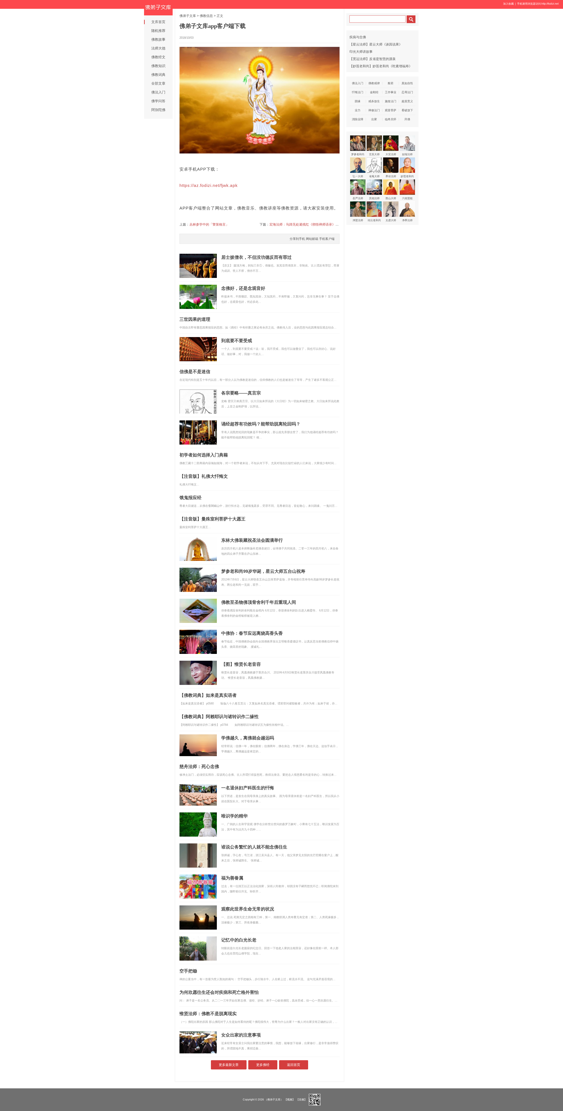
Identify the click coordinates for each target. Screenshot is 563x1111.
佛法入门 (158, 92)
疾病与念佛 (357, 37)
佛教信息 (206, 16)
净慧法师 (358, 220)
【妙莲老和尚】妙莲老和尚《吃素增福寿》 (380, 66)
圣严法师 (358, 198)
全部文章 (158, 83)
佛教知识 (158, 66)
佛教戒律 (374, 83)
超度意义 (407, 101)
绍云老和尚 (374, 220)
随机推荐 (158, 31)
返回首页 (293, 1065)
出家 (374, 119)
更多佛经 (262, 1065)
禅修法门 (374, 110)
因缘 (357, 101)
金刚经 (374, 92)
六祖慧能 (407, 198)
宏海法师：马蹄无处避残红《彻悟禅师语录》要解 (305, 224)
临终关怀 (390, 119)
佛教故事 (158, 39)
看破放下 (407, 110)
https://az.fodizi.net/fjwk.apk (208, 185)
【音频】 (301, 1099)
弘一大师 (358, 176)
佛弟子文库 (187, 16)
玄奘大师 (374, 154)
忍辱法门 (407, 92)
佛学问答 (158, 101)
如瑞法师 (407, 154)
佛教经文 (158, 57)
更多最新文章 (229, 1065)
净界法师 (407, 220)
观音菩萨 (390, 110)
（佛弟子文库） (274, 1099)
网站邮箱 (312, 239)
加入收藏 (508, 3)
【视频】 (289, 1099)
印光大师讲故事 (361, 51)
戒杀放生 (374, 101)
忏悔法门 (357, 92)
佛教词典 (158, 75)
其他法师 (374, 198)
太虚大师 (391, 220)
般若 (390, 83)
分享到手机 (297, 239)
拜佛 (407, 119)
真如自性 (407, 83)
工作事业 (390, 92)
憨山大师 (391, 198)
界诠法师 (391, 176)
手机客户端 (327, 239)
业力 (357, 110)
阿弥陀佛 (158, 110)
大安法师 (391, 154)
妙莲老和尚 (407, 176)
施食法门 (390, 101)
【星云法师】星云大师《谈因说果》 (375, 44)
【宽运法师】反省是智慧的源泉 (372, 59)
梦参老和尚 (357, 154)
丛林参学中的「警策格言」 (209, 224)
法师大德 (158, 48)
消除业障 (357, 119)
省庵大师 (374, 176)
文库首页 (158, 22)
